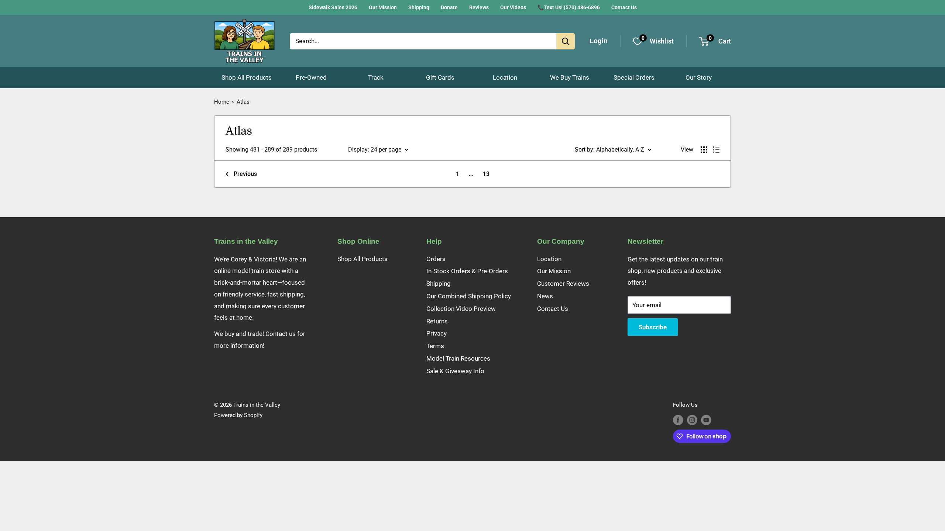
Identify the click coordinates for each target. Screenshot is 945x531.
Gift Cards (440, 77)
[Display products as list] (716, 149)
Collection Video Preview (461, 308)
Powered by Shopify (238, 415)
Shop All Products (246, 77)
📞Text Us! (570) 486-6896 (568, 7)
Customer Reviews (563, 283)
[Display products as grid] (704, 149)
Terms (435, 346)
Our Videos (513, 7)
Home (221, 101)
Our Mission (383, 7)
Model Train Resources (458, 358)
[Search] (565, 41)
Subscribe (653, 327)
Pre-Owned (311, 77)
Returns (437, 321)
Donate (449, 7)
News (545, 296)
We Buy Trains (569, 77)
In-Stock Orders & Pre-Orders (467, 271)
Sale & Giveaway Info (455, 371)
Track (376, 77)
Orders (436, 259)
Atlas (243, 101)
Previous (245, 173)
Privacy (436, 333)
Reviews (479, 7)
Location (505, 77)
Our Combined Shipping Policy (468, 296)
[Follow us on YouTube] (706, 419)
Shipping (418, 7)
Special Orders (634, 77)
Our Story (698, 77)
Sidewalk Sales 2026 (333, 7)
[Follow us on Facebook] (678, 419)
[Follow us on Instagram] (692, 419)
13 (486, 173)
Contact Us (624, 7)
